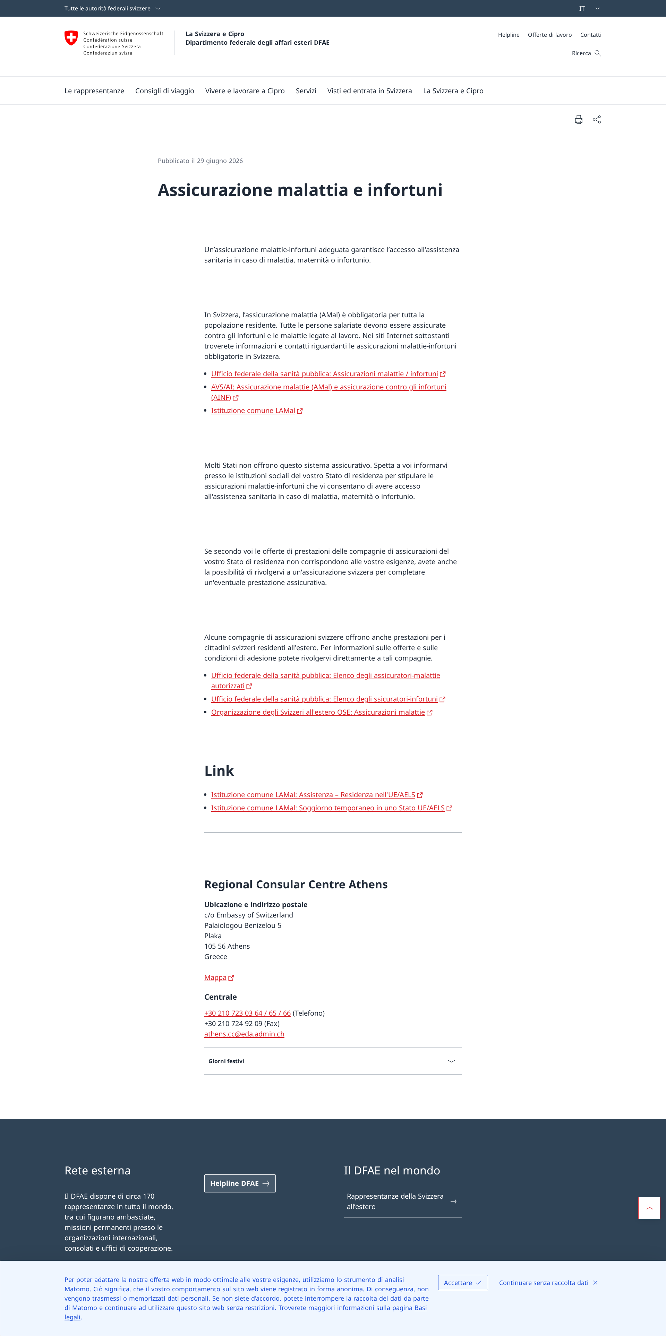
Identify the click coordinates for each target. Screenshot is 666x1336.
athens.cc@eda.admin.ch (244, 1033)
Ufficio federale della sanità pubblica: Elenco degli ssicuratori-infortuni (324, 699)
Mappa (215, 977)
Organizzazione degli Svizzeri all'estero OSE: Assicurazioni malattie (318, 712)
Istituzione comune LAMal (253, 410)
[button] (94, 90)
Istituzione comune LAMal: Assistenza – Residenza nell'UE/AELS (313, 794)
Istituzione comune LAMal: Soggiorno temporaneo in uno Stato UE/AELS (328, 807)
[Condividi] (597, 119)
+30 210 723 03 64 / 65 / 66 (247, 1013)
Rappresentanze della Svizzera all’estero (395, 1201)
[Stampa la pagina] (579, 119)
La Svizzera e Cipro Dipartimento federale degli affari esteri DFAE (258, 37)
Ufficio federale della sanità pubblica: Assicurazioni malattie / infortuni (324, 373)
